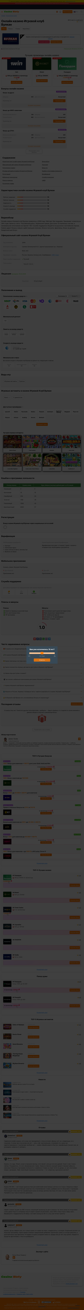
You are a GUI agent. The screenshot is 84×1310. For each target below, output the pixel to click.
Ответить (42, 660)
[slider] (42, 653)
